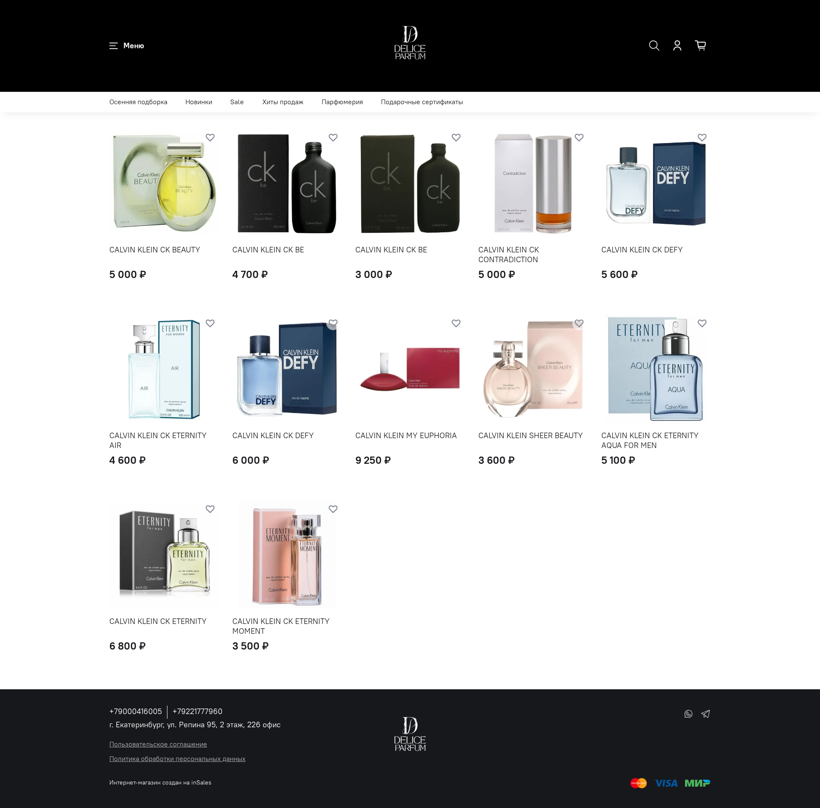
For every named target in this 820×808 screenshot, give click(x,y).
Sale (237, 101)
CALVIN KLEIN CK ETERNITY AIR (158, 440)
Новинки (198, 101)
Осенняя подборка (138, 101)
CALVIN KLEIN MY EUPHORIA (406, 435)
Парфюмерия (342, 101)
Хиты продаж (283, 101)
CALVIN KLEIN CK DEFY (642, 250)
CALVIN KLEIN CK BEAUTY (154, 250)
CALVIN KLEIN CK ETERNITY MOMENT (281, 626)
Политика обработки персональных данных (177, 758)
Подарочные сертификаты (422, 101)
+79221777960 (198, 711)
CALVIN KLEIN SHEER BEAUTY (530, 435)
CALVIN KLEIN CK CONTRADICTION (508, 254)
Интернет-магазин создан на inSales (160, 782)
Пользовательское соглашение (158, 744)
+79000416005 (135, 711)
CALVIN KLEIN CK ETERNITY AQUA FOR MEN (650, 440)
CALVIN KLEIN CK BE (268, 250)
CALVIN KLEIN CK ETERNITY (158, 621)
